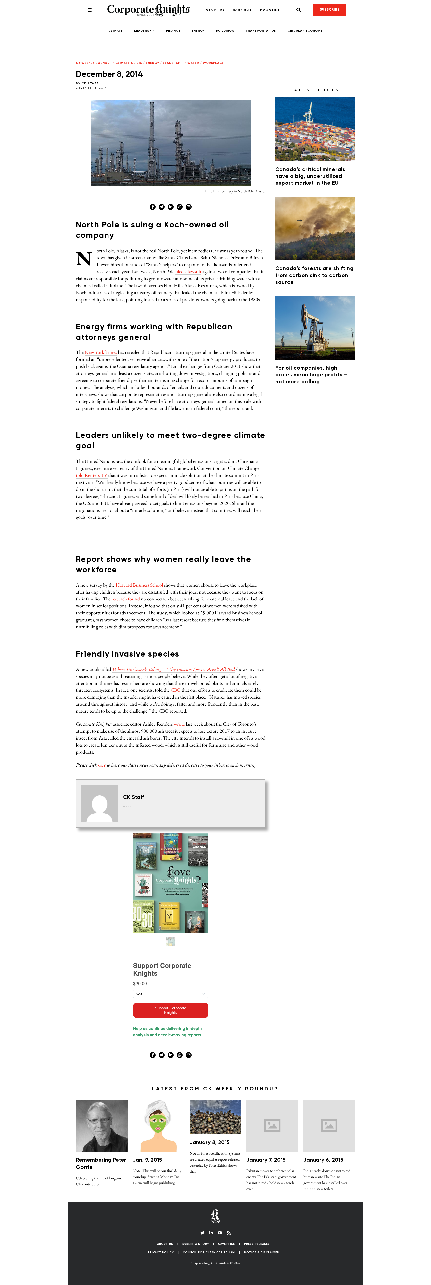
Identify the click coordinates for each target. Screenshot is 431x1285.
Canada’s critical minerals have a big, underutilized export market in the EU (310, 176)
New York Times (101, 352)
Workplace (213, 63)
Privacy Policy (161, 1252)
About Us (215, 9)
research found (125, 599)
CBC (176, 690)
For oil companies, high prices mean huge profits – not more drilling (311, 375)
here (102, 765)
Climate (115, 30)
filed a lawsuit (188, 271)
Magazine (270, 9)
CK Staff (90, 83)
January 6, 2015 (323, 1160)
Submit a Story (195, 1244)
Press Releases (257, 1244)
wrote (179, 724)
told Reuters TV (92, 475)
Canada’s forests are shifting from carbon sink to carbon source (314, 275)
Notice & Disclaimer (261, 1252)
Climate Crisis (128, 63)
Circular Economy (305, 30)
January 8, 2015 (209, 1142)
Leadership (144, 30)
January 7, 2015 (265, 1160)
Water (193, 63)
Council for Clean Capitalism (209, 1252)
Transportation (261, 30)
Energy (198, 30)
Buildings (225, 30)
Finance (173, 30)
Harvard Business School (139, 585)
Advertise (226, 1244)
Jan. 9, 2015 (147, 1160)
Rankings (242, 9)
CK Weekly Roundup (94, 63)
